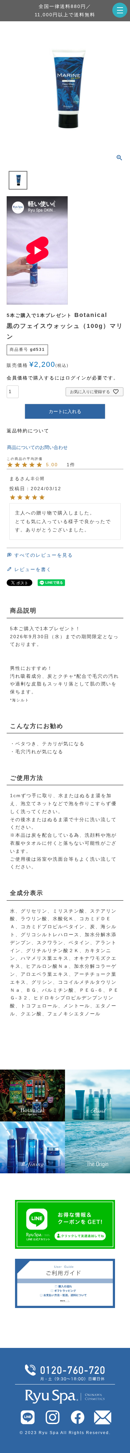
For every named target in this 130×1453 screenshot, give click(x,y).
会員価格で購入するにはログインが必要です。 (63, 377)
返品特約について (28, 430)
